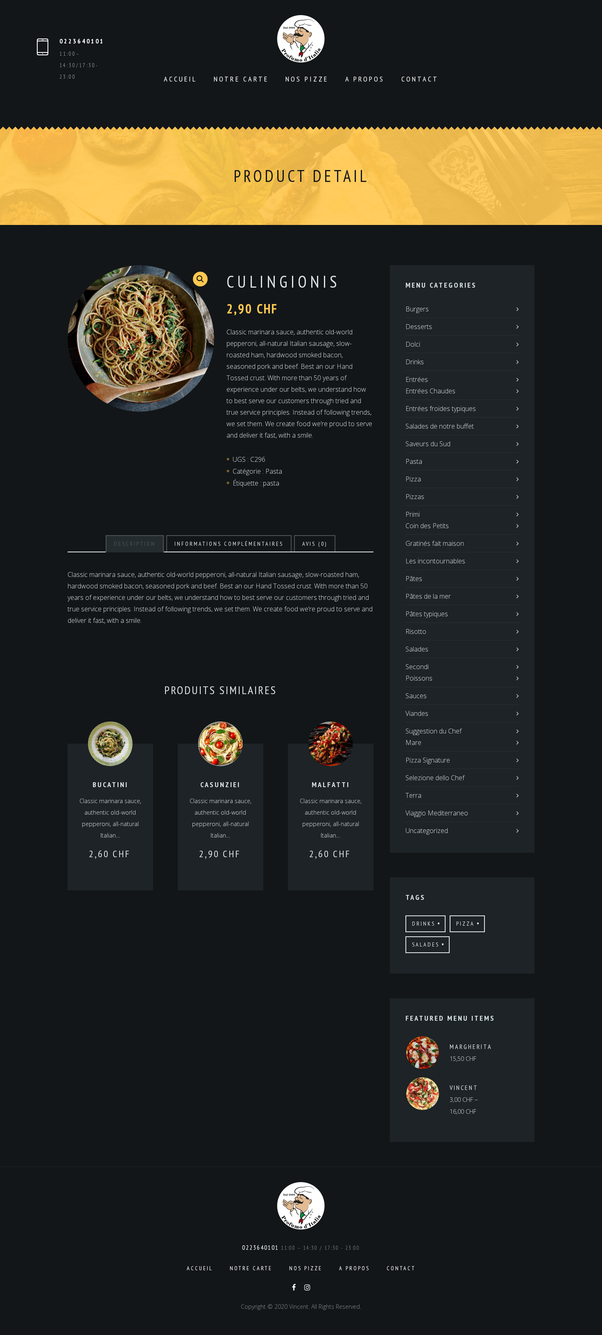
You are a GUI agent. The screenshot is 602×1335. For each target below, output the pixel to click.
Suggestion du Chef (433, 731)
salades (425, 944)
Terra (413, 795)
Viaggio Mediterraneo (436, 812)
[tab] (135, 543)
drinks (423, 923)
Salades (416, 649)
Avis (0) (314, 543)
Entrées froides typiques (440, 408)
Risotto (415, 631)
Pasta (273, 471)
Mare (413, 742)
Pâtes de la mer (428, 596)
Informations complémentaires (228, 543)
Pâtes (413, 578)
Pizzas (414, 496)
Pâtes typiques (426, 613)
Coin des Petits (427, 525)
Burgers (417, 308)
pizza (465, 923)
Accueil (180, 79)
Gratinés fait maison (434, 543)
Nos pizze (306, 79)
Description (135, 543)
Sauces (416, 695)
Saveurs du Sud (427, 443)
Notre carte (241, 79)
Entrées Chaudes (430, 390)
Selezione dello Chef (434, 777)
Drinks (414, 361)
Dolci (412, 344)
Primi (412, 514)
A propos (365, 79)
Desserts (418, 326)
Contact (420, 79)
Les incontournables (435, 560)
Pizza (413, 479)
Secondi (417, 666)
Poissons (418, 678)
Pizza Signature (427, 760)
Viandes (416, 713)
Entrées (416, 379)
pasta (271, 483)
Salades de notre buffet (439, 426)
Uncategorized (426, 830)
